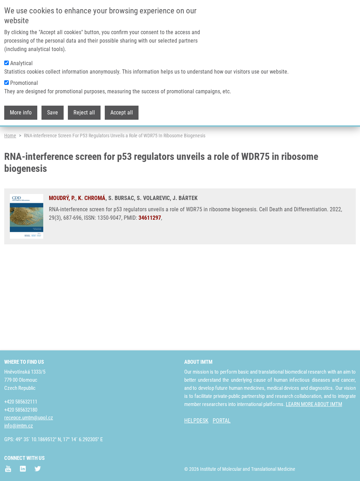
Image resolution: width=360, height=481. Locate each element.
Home (10, 135)
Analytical (21, 63)
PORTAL (222, 420)
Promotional (24, 83)
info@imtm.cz (18, 426)
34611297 (150, 217)
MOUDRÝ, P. (62, 198)
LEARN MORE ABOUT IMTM (314, 404)
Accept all (121, 112)
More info (21, 112)
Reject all (84, 112)
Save (52, 112)
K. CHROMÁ (91, 198)
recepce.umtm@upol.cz (28, 417)
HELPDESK (196, 420)
